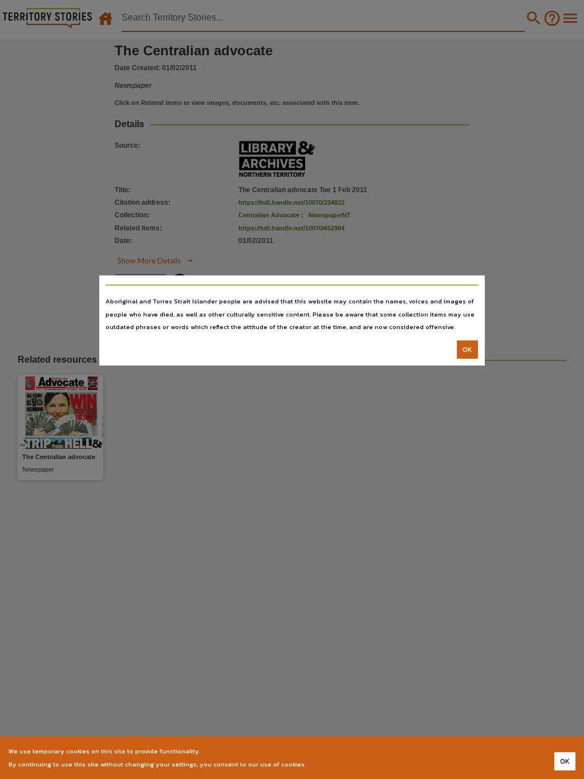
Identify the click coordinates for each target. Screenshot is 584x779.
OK (467, 349)
